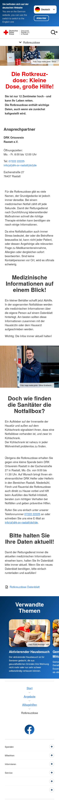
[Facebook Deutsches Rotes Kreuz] (29, 729)
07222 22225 (17, 161)
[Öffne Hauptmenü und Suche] (54, 32)
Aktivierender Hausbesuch (29, 651)
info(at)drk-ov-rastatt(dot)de (20, 165)
